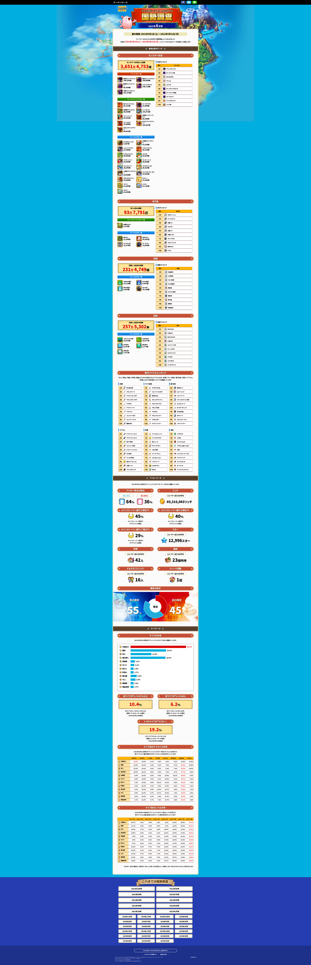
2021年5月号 (174, 900)
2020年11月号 (146, 917)
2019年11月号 (146, 931)
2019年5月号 (183, 936)
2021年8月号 (136, 894)
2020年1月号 (183, 926)
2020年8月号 (127, 921)
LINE (194, 2)
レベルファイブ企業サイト (150, 954)
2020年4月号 (127, 926)
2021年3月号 (174, 906)
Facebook (183, 2)
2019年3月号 (146, 941)
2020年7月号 (146, 921)
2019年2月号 (164, 941)
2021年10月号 (136, 889)
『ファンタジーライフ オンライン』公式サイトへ (155, 950)
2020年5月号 (183, 921)
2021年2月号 (136, 911)
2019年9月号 (183, 931)
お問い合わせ (163, 954)
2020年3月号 (146, 926)
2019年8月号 (127, 936)
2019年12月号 (127, 931)
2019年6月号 (164, 936)
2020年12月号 (127, 917)
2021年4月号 (136, 906)
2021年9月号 (174, 889)
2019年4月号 (127, 941)
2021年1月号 (174, 911)
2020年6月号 (164, 921)
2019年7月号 (146, 936)
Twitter (188, 2)
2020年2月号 (164, 926)
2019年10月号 (165, 931)
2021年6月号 (136, 900)
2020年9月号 (183, 917)
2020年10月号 (165, 917)
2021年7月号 (174, 894)
